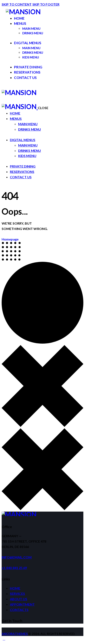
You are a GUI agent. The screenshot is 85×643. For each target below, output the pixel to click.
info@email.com (17, 557)
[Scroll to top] (4, 639)
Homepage (10, 239)
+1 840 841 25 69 (14, 568)
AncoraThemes (15, 634)
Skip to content (17, 4)
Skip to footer (45, 4)
